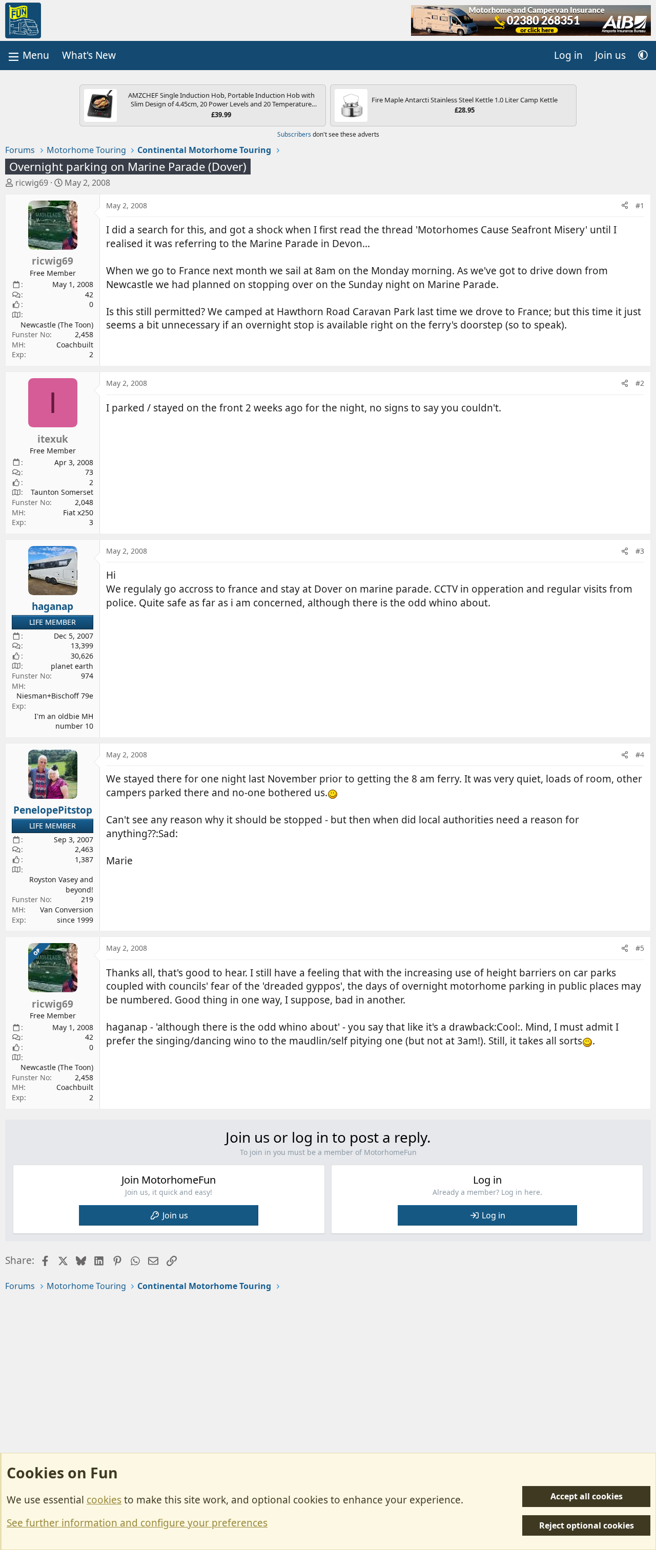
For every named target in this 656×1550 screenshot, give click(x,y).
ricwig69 (31, 182)
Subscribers (294, 134)
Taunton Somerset (62, 492)
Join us (175, 1215)
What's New (89, 55)
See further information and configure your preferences (137, 1523)
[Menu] (27, 55)
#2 (640, 383)
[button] (643, 55)
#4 (640, 754)
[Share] (625, 205)
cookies (104, 1500)
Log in (493, 1215)
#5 (640, 948)
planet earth (72, 666)
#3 (640, 551)
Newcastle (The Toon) (56, 325)
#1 (640, 205)
